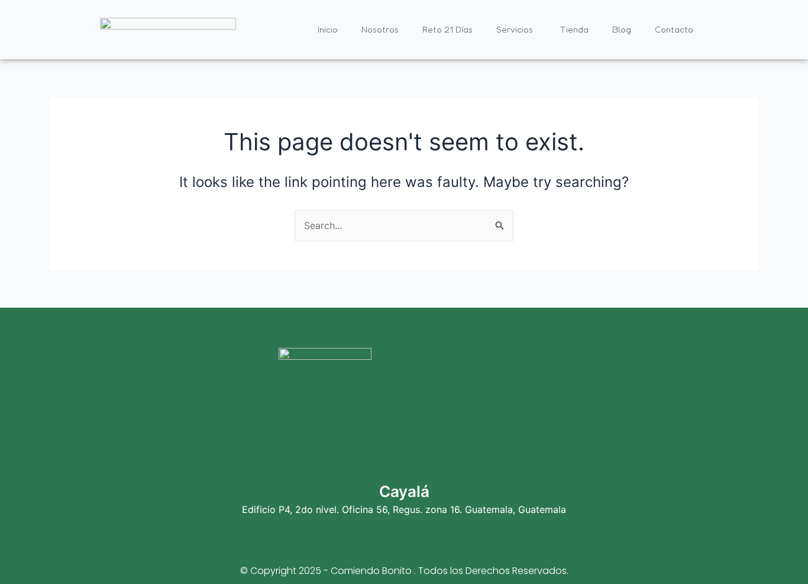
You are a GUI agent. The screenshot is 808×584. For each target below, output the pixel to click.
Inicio (328, 29)
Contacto (674, 29)
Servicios (514, 29)
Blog (621, 29)
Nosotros (380, 29)
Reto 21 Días (447, 29)
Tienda (574, 29)
